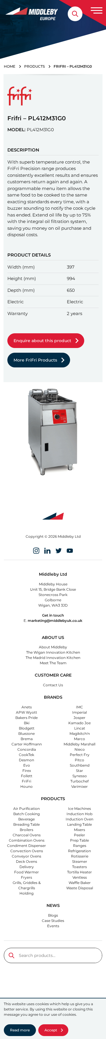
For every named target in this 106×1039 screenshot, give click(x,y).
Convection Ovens (26, 851)
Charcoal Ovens (27, 835)
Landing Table (79, 824)
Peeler (79, 835)
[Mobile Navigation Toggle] (96, 10)
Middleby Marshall (79, 744)
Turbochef (79, 781)
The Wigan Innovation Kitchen (53, 652)
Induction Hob (79, 814)
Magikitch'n (79, 733)
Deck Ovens (26, 861)
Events (53, 926)
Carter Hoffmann (26, 744)
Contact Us (53, 685)
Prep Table (79, 840)
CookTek (26, 754)
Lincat (79, 728)
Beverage (26, 819)
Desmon (26, 760)
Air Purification (26, 808)
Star (79, 770)
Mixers (79, 829)
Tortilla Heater (79, 872)
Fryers (26, 877)
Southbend (80, 765)
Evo (26, 765)
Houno (26, 786)
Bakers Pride (26, 717)
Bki (26, 723)
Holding (26, 893)
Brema (27, 739)
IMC (79, 707)
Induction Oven (79, 819)
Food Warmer (26, 872)
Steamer (79, 861)
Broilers (26, 829)
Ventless (79, 877)
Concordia (26, 749)
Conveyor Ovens (26, 856)
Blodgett (26, 728)
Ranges (79, 845)
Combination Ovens (26, 840)
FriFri (26, 781)
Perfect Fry (80, 754)
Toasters (79, 867)
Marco (79, 739)
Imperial (79, 712)
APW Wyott (26, 712)
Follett (26, 776)
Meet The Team (53, 663)
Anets (26, 707)
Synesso (79, 776)
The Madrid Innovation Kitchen (53, 657)
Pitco (79, 760)
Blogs (53, 915)
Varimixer (79, 786)
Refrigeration (79, 851)
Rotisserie (79, 856)
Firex (26, 770)
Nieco (79, 749)
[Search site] (75, 13)
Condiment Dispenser (26, 845)
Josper (79, 717)
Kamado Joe (79, 723)
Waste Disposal (79, 888)
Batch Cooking (26, 814)
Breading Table (26, 824)
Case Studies (53, 920)
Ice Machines (79, 808)
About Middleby (53, 647)
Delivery (26, 867)
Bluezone (26, 733)
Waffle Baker (80, 882)
